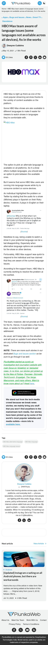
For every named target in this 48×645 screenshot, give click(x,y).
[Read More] (24, 559)
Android (8, 569)
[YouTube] (27, 629)
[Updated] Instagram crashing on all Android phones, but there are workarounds (22, 576)
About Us (5, 620)
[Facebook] (14, 629)
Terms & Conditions (31, 624)
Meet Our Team (18, 620)
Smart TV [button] (37, 17)
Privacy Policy (15, 624)
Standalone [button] (7, 21)
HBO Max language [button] (31, 442)
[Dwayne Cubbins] (24, 472)
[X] (21, 629)
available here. (13, 424)
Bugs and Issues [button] (16, 17)
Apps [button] (5, 17)
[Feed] (34, 629)
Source (24, 231)
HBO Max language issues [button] (11, 446)
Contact (43, 620)
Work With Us (32, 620)
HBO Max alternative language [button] (12, 442)
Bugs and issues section (24, 353)
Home (4, 8)
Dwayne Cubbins (15, 45)
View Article (38, 543)
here (32, 383)
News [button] (28, 17)
